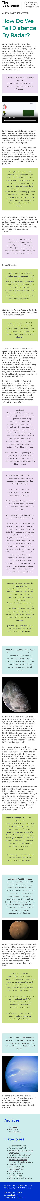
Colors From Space (17, 1146)
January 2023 (15, 1132)
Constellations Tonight (19, 1148)
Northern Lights (16, 1164)
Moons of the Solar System (21, 1162)
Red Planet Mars (16, 1169)
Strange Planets (16, 1174)
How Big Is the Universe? (16, 13)
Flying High (14, 1153)
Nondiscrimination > (14, 1197)
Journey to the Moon (18, 1160)
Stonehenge (14, 1171)
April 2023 (13, 1129)
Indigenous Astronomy (19, 1157)
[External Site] (10, 6)
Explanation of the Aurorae (21, 1151)
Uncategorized (15, 1176)
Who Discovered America (20, 1178)
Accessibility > (12, 1195)
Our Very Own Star (17, 1167)
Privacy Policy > (13, 1193)
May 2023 (13, 1127)
